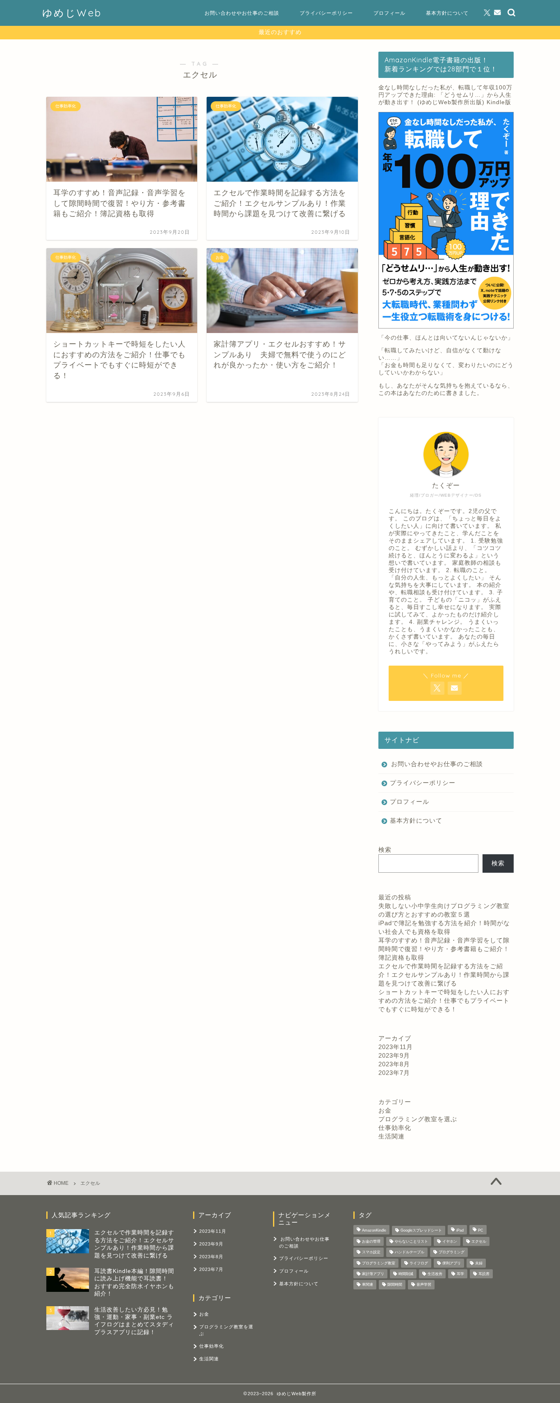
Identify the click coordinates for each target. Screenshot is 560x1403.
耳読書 (483, 1274)
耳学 (460, 1274)
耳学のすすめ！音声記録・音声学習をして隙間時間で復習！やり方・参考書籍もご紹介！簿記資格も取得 (444, 949)
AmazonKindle (374, 1231)
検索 (385, 849)
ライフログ (419, 1263)
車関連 (367, 1285)
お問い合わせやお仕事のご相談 (242, 13)
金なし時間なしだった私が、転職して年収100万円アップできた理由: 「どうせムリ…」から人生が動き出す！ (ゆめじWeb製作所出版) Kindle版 (445, 94)
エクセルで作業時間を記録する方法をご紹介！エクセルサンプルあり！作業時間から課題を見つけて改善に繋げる (444, 975)
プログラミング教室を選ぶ (417, 1119)
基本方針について (447, 13)
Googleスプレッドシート (421, 1231)
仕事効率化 (394, 1127)
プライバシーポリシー (326, 13)
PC (480, 1231)
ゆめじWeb (72, 13)
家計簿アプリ (373, 1274)
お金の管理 (371, 1241)
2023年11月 (395, 1046)
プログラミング (451, 1252)
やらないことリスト (411, 1241)
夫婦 (479, 1263)
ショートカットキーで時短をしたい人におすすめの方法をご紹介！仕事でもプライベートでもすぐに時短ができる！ (444, 1000)
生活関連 (391, 1136)
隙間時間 (394, 1285)
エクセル (478, 1241)
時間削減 (405, 1274)
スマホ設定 (371, 1252)
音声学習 (424, 1285)
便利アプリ (451, 1263)
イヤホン (449, 1241)
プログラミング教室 (378, 1263)
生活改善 (435, 1274)
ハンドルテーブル (409, 1252)
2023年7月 (394, 1072)
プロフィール (389, 13)
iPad (460, 1231)
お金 (385, 1110)
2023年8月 (394, 1064)
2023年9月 (394, 1055)
